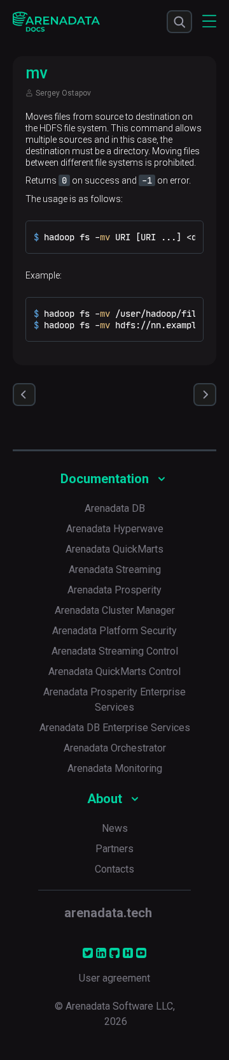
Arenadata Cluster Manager (115, 610)
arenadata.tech (108, 912)
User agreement (114, 978)
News (115, 828)
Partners (114, 849)
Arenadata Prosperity (114, 590)
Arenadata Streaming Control (115, 651)
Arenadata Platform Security (114, 631)
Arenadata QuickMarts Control (114, 671)
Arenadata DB (115, 508)
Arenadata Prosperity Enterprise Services (114, 699)
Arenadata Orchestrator (115, 748)
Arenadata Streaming (115, 569)
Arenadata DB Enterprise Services (114, 728)
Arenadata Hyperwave (114, 529)
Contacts (114, 869)
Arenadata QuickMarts (114, 549)
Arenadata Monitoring (114, 768)
